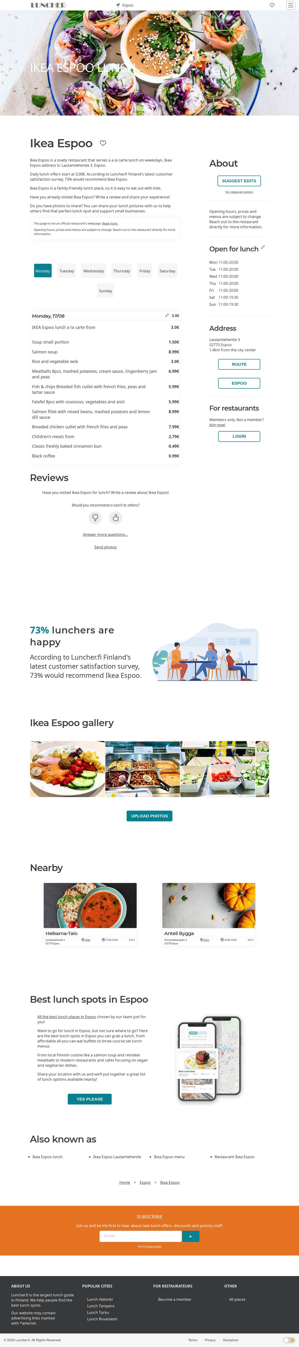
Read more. (110, 223)
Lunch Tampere (100, 1305)
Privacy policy (153, 1246)
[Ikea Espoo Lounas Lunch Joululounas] (67, 769)
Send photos (105, 547)
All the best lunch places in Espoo (66, 1016)
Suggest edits (239, 181)
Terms (192, 1340)
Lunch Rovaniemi (102, 1319)
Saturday (167, 271)
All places (237, 1299)
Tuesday (67, 271)
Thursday (122, 271)
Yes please (90, 1099)
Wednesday (93, 271)
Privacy (210, 1340)
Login (239, 436)
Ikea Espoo (170, 1182)
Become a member (175, 1299)
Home (124, 1182)
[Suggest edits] (167, 315)
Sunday (105, 290)
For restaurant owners (239, 191)
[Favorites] (272, 5)
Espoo (239, 383)
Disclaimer (230, 1340)
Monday (43, 271)
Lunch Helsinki (100, 1299)
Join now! (217, 424)
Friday (144, 271)
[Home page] (48, 5)
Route (239, 364)
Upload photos (149, 816)
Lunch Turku (98, 1312)
